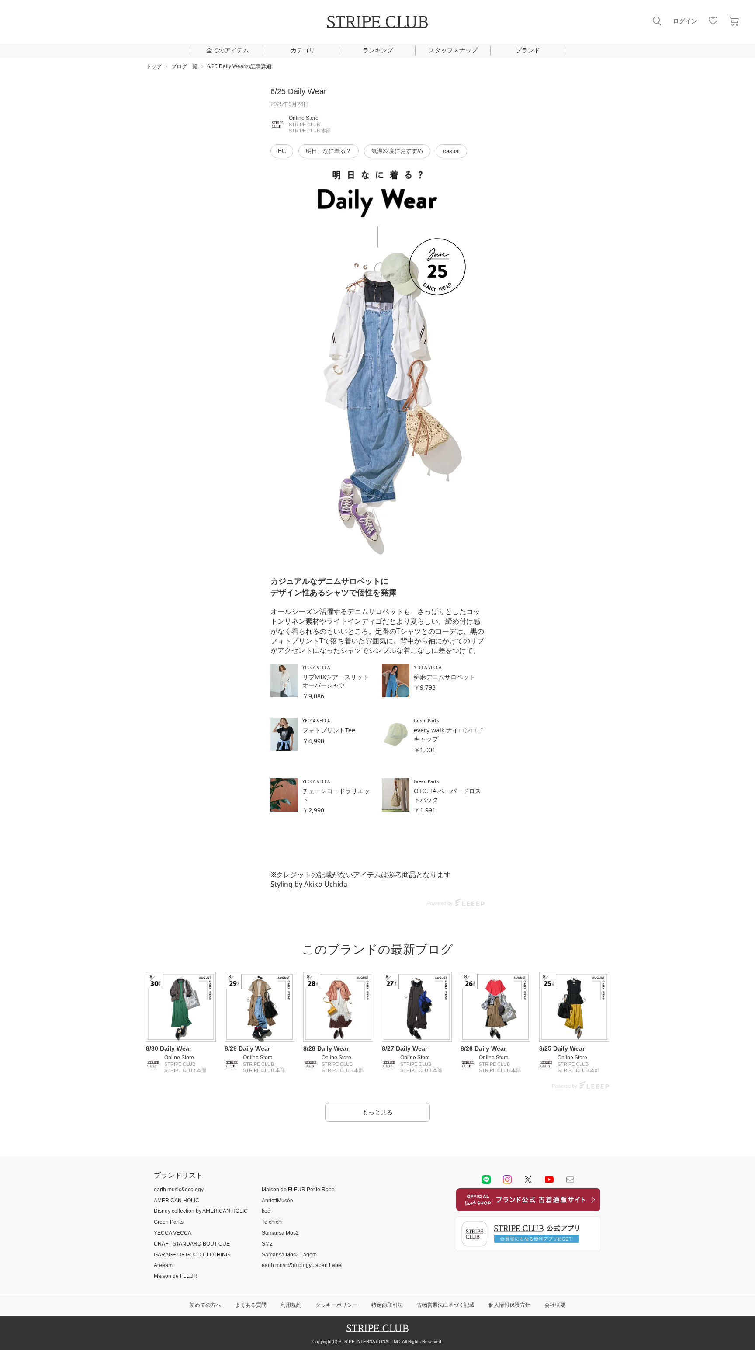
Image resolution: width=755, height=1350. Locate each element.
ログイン (685, 20)
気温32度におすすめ (397, 151)
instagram (507, 1179)
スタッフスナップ (453, 50)
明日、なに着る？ (328, 151)
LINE (486, 1179)
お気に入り (713, 21)
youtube (549, 1179)
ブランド (528, 50)
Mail (570, 1179)
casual (451, 151)
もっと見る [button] (377, 1112)
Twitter (528, 1179)
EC (282, 151)
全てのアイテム (227, 50)
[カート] (734, 21)
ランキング (378, 50)
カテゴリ (303, 50)
